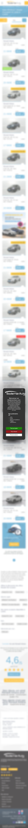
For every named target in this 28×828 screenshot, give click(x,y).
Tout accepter (14, 428)
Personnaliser (14, 435)
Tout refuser (14, 431)
